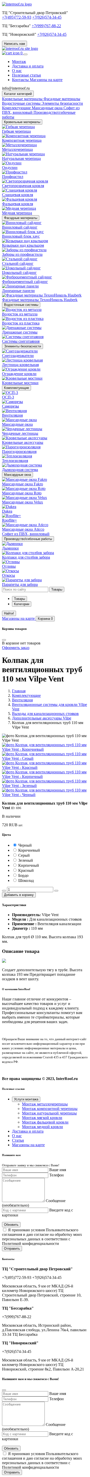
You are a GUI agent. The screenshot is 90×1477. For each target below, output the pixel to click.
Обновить (11, 1225)
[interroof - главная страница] (17, 4)
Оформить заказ (15, 647)
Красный (26, 870)
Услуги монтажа (26, 1099)
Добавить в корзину (19, 895)
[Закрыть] (4, 1390)
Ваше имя (57, 1170)
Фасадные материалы (20, 218)
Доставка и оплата (28, 66)
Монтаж (19, 61)
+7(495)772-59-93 (16, 17)
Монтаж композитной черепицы (50, 1108)
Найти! (9, 613)
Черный (25, 845)
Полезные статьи (26, 75)
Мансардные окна (17, 475)
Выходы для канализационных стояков (45, 713)
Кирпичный (28, 865)
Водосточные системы (21, 305)
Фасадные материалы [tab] (62, 99)
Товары (19, 599)
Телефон (56, 1175)
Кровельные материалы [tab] (23, 99)
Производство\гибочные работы (28, 539)
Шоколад (26, 880)
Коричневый (29, 850)
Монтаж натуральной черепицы (49, 1113)
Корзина (45, 619)
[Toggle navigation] (26, 54)
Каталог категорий (18, 94)
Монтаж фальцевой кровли (45, 1122)
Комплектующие (16, 388)
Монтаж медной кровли (42, 1127)
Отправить (12, 1248)
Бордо (23, 875)
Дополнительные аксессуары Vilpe (41, 718)
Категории (21, 604)
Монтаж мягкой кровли (42, 1117)
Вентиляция (22, 700)
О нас (17, 70)
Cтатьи (18, 1140)
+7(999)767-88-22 (46, 26)
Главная (19, 691)
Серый (24, 855)
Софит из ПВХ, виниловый (26, 534)
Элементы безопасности (22, 346)
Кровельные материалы (22, 122)
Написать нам (14, 44)
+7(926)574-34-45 (47, 17)
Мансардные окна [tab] (48, 108)
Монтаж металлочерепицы (45, 1104)
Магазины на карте (28, 1145)
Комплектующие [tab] (17, 108)
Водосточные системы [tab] (22, 103)
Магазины (18, 618)
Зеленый (25, 860)
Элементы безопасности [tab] (62, 103)
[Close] (4, 640)
